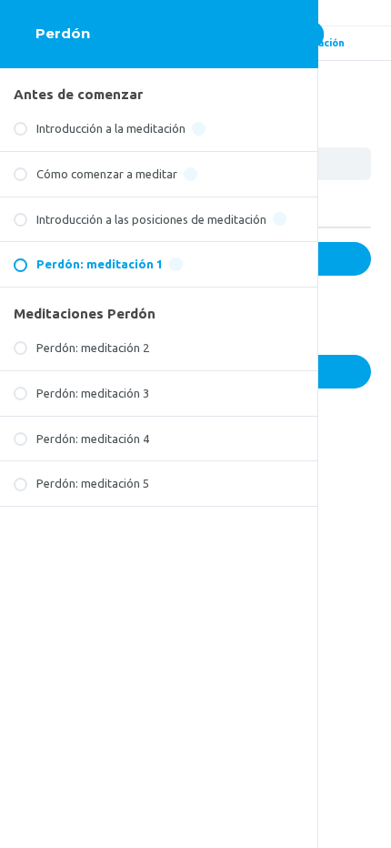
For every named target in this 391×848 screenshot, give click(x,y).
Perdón (62, 33)
